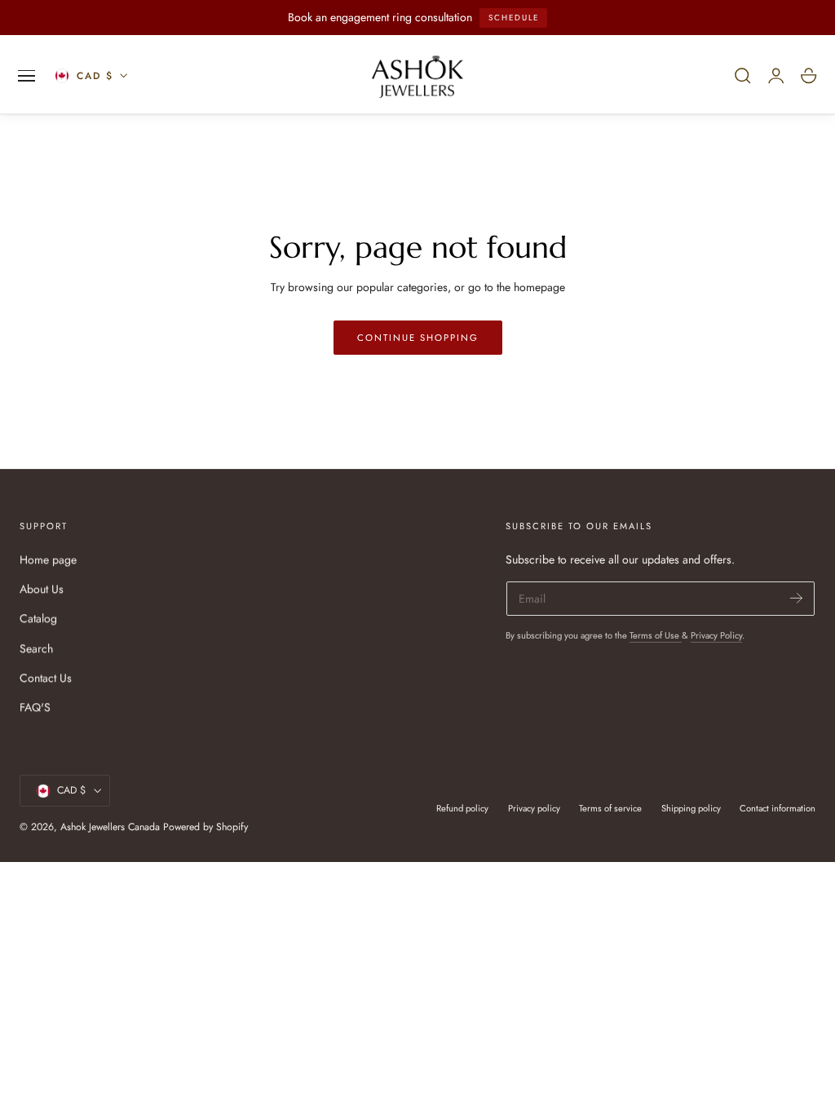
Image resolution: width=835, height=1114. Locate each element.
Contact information (777, 808)
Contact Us (46, 678)
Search (36, 648)
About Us (42, 589)
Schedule (513, 17)
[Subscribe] (796, 597)
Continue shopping (418, 337)
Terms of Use (656, 635)
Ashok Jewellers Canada (110, 827)
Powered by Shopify (205, 827)
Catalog (38, 618)
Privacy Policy (716, 635)
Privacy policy (534, 808)
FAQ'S (35, 707)
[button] (27, 76)
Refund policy (462, 808)
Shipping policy (691, 808)
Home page (48, 559)
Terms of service (610, 808)
